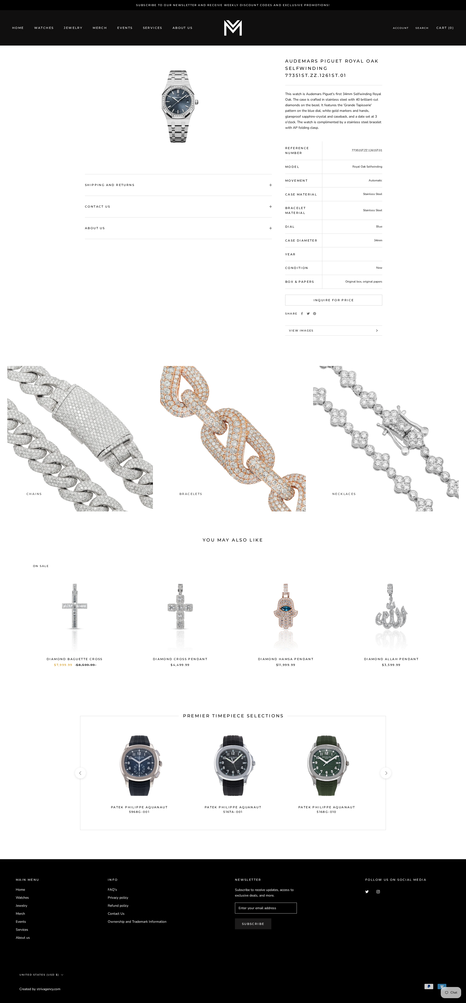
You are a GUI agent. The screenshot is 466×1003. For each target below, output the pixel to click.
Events (125, 28)
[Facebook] (301, 313)
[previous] (15, 608)
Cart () (445, 28)
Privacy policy (118, 897)
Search (422, 28)
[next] (450, 608)
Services (152, 28)
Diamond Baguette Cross (75, 659)
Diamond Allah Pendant (391, 659)
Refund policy (118, 905)
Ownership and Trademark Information (137, 921)
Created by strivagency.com (39, 989)
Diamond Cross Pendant (180, 659)
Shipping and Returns (109, 185)
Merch (100, 28)
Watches (44, 28)
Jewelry (73, 28)
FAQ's (112, 889)
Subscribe (253, 924)
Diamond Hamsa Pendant (286, 659)
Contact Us (97, 206)
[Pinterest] (314, 313)
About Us (95, 228)
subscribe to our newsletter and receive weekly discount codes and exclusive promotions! (233, 5)
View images (301, 330)
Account (401, 28)
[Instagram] (378, 891)
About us (182, 28)
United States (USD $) (39, 974)
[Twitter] (308, 313)
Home (18, 28)
